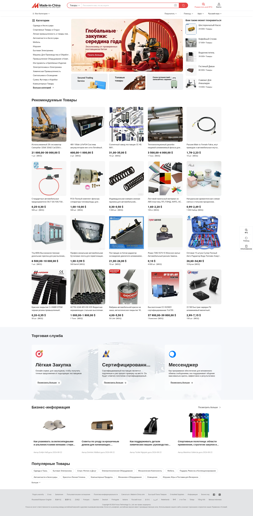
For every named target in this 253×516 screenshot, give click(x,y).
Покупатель (170, 13)
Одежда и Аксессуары (43, 25)
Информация (193, 494)
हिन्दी (174, 499)
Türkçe (192, 499)
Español (96, 499)
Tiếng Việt (201, 499)
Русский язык (136, 499)
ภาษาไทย (182, 499)
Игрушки (37, 46)
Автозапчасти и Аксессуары (46, 38)
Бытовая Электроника (43, 50)
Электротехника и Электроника (47, 67)
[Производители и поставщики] (46, 5)
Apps (200, 13)
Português (115, 499)
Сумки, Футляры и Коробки (45, 79)
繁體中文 (68, 499)
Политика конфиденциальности (106, 494)
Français (86, 499)
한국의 (147, 499)
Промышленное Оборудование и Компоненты (51, 58)
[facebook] (214, 494)
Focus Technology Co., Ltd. (124, 504)
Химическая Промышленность (47, 71)
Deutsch (105, 499)
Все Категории (41, 13)
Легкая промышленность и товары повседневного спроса (51, 33)
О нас (49, 494)
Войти (218, 7)
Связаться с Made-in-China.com (133, 494)
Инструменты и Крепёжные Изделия (49, 63)
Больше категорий (42, 87)
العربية (155, 499)
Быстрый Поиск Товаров (157, 494)
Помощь (187, 13)
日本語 (77, 499)
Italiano (125, 499)
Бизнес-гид (205, 494)
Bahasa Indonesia (215, 499)
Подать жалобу (38, 494)
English (49, 499)
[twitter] (220, 494)
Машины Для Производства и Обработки (51, 54)
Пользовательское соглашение (78, 494)
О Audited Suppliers (177, 494)
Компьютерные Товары (43, 83)
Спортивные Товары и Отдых (46, 29)
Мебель (36, 42)
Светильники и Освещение (45, 75)
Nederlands (165, 499)
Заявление (59, 494)
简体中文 (58, 499)
